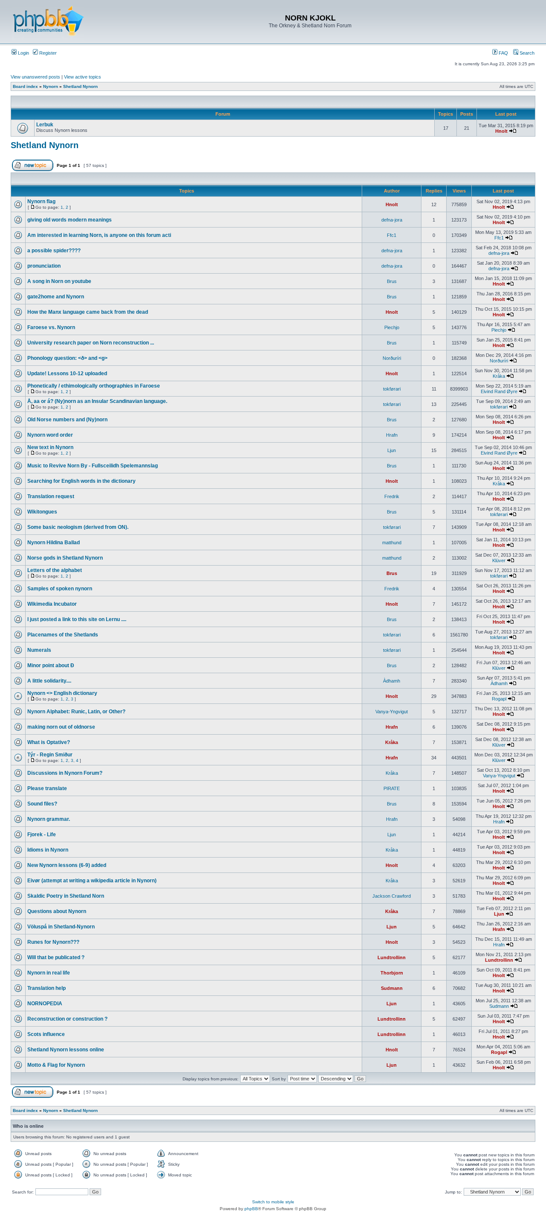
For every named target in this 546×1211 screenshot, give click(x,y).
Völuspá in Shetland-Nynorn (61, 927)
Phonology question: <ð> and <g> (67, 358)
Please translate (47, 788)
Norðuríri (392, 358)
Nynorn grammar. (48, 819)
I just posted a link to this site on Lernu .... (76, 619)
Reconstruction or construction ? (67, 1019)
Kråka (499, 376)
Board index (25, 86)
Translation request (50, 496)
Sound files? (42, 804)
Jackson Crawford (391, 896)
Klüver (498, 560)
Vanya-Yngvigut (391, 711)
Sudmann (392, 988)
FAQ (502, 52)
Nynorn (50, 86)
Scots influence (46, 1034)
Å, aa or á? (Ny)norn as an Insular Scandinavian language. (97, 401)
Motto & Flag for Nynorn (56, 1065)
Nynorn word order (50, 435)
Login (23, 52)
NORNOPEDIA (44, 1004)
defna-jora (391, 219)
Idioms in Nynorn (47, 850)
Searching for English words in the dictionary (81, 481)
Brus (392, 281)
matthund (391, 542)
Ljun (391, 450)
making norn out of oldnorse (61, 727)
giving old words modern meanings (69, 220)
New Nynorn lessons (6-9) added (66, 865)
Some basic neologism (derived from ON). (77, 527)
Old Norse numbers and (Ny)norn (67, 420)
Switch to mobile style (273, 1201)
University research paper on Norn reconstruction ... (90, 343)
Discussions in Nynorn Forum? (64, 773)
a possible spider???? (54, 251)
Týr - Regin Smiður (50, 755)
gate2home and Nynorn (55, 297)
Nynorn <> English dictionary (62, 693)
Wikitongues (42, 512)
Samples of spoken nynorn (59, 589)
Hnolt (501, 131)
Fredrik (391, 496)
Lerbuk (44, 125)
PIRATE (391, 788)
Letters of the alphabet (54, 570)
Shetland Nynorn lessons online (65, 1050)
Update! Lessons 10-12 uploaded (67, 373)
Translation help (46, 988)
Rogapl (499, 698)
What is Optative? (48, 742)
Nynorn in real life (48, 973)
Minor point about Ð (50, 665)
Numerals (39, 650)
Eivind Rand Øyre (499, 391)
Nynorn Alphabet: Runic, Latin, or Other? (76, 712)
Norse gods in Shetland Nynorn (65, 558)
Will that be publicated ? (55, 957)
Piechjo (391, 327)
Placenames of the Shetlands (62, 635)
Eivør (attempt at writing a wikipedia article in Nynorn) (92, 881)
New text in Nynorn (50, 447)
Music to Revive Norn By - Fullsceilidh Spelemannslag (92, 466)
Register (47, 52)
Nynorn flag (41, 201)
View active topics (82, 76)
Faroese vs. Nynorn (51, 327)
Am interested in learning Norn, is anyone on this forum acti (99, 235)
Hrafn (392, 435)
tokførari (392, 388)
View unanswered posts (35, 76)
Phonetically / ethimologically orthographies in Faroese (93, 386)
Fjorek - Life (41, 834)
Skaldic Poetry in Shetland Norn (65, 896)
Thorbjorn (391, 972)
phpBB (251, 1208)
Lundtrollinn (392, 957)
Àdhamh (391, 680)
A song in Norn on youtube (59, 281)
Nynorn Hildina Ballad (53, 543)
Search (526, 52)
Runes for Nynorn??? (53, 942)
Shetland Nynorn (80, 86)
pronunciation (44, 266)
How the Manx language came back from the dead (87, 312)
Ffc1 (391, 235)
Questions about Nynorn (56, 911)
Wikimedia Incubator (52, 604)
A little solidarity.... (49, 681)
